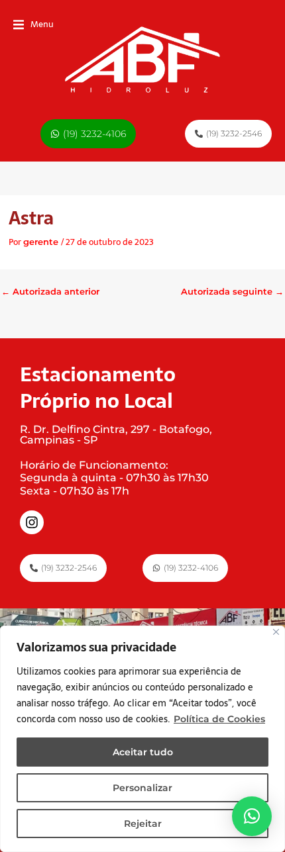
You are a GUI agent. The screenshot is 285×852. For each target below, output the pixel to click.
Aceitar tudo (143, 752)
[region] (142, 739)
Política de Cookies (219, 719)
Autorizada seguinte (232, 292)
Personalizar (142, 788)
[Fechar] (276, 632)
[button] (33, 24)
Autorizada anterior (50, 292)
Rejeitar (143, 823)
